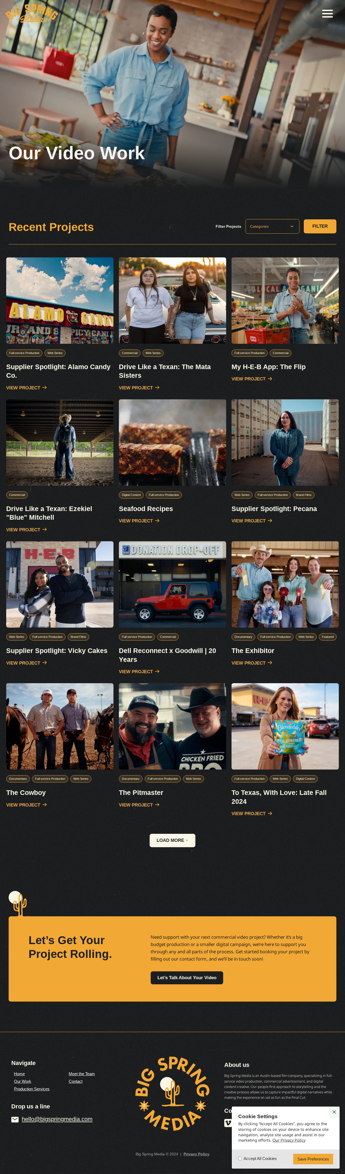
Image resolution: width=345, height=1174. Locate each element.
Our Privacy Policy (288, 1140)
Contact (75, 1081)
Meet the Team (82, 1073)
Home (19, 1073)
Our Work (22, 1081)
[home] (31, 13)
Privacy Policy (196, 1154)
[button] (327, 13)
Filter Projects (228, 226)
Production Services (32, 1089)
